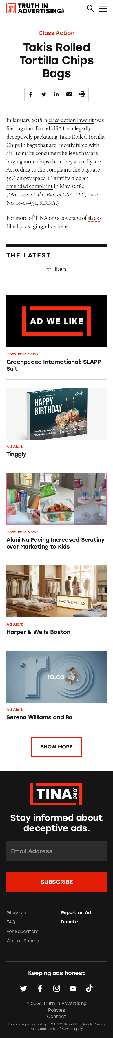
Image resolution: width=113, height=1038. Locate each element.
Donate (69, 922)
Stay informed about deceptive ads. (56, 823)
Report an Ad (76, 912)
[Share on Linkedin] (56, 94)
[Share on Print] (82, 94)
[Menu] (103, 8)
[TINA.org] (56, 793)
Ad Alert (14, 447)
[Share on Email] (69, 94)
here (62, 226)
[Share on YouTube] (73, 989)
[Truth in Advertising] (35, 8)
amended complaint (29, 185)
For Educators (22, 931)
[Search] (90, 8)
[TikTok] (89, 989)
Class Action (56, 33)
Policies (56, 1010)
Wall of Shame (22, 940)
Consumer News (22, 354)
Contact (56, 1016)
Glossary (16, 912)
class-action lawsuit (71, 120)
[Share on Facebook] (31, 94)
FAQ (10, 922)
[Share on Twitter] (43, 94)
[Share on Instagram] (57, 989)
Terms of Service (60, 1029)
